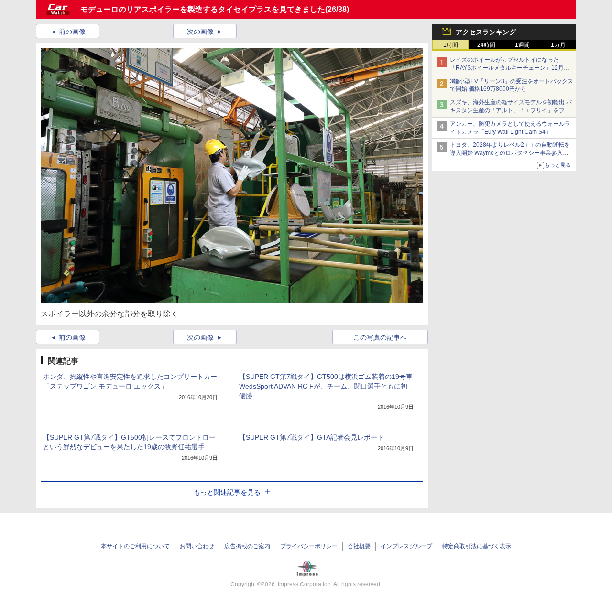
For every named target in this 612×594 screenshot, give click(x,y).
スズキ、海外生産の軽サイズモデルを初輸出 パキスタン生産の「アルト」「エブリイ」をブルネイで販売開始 (511, 110)
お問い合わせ (197, 546)
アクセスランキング (486, 32)
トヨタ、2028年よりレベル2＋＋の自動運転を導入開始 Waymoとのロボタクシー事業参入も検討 (510, 152)
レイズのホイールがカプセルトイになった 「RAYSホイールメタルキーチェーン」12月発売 (509, 67)
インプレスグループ (406, 546)
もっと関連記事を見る (227, 492)
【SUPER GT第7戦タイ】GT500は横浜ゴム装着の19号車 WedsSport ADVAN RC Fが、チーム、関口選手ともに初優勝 (326, 386)
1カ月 (558, 45)
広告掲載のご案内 (247, 546)
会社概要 (359, 546)
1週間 (522, 45)
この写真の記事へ (380, 337)
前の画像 (72, 31)
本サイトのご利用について (135, 546)
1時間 (450, 45)
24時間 (486, 45)
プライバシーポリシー (309, 546)
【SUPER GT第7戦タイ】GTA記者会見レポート (311, 437)
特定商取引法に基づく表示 (476, 546)
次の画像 (200, 31)
